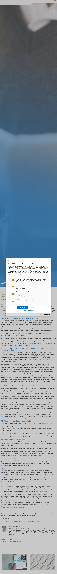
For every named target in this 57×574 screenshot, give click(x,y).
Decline (34, 307)
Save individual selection (28, 310)
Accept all (22, 307)
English (10, 260)
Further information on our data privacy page (18, 274)
